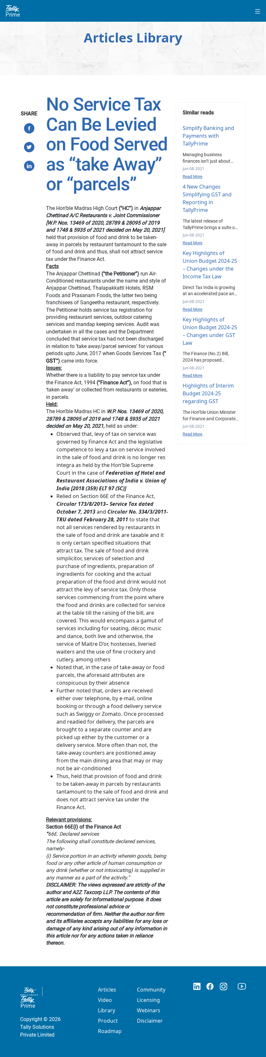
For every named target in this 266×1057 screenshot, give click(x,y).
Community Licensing (151, 995)
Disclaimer (150, 1020)
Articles (107, 989)
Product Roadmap (110, 1026)
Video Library (106, 1005)
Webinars (148, 1010)
